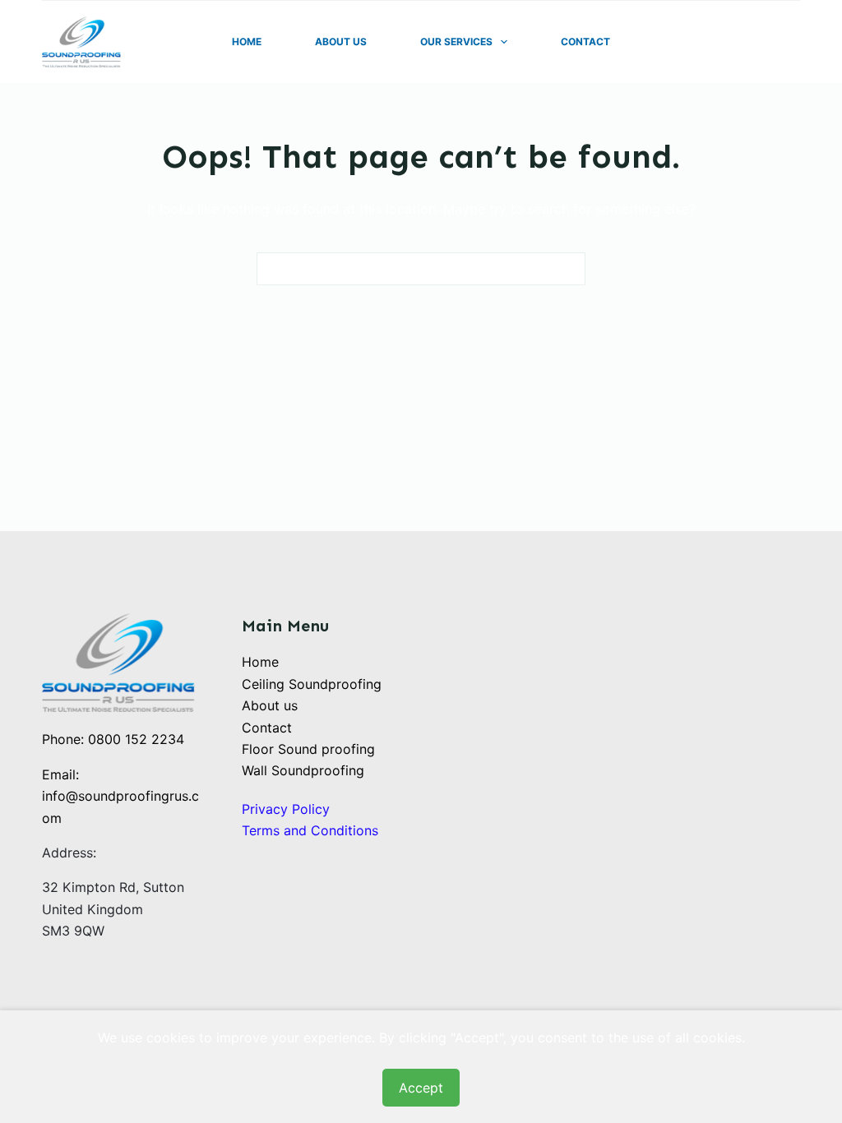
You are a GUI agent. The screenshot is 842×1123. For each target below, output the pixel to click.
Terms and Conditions (310, 830)
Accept (421, 1087)
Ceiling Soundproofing (312, 684)
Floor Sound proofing (308, 749)
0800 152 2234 (136, 739)
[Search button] (569, 268)
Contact (585, 41)
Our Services (456, 41)
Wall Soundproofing (303, 770)
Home (246, 41)
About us (270, 705)
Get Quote (760, 42)
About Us (341, 41)
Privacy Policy (286, 809)
